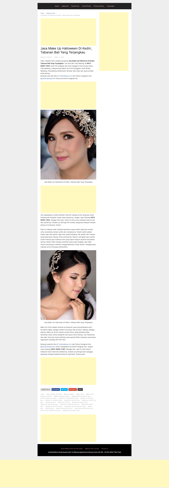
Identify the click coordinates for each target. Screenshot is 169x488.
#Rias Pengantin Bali (64, 408)
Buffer (80, 389)
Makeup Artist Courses (92, 448)
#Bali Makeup (69, 394)
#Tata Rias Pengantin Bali (50, 410)
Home (57, 6)
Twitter (65, 389)
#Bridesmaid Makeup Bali (81, 396)
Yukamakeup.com (65, 76)
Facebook (56, 389)
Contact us (75, 6)
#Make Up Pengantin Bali (68, 398)
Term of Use (86, 6)
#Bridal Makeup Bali (62, 396)
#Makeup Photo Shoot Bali (75, 406)
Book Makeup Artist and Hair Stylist (72, 448)
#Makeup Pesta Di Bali (54, 406)
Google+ (73, 389)
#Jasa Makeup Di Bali (48, 398)
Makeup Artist (51, 13)
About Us (65, 6)
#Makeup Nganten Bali (49, 404)
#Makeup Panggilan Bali (70, 404)
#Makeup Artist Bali (72, 400)
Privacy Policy (99, 6)
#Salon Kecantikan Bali (84, 408)
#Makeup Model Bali (80, 402)
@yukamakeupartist (47, 78)
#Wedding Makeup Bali (71, 410)
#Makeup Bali (50, 402)
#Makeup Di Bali (64, 402)
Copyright (110, 6)
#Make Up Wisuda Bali (53, 400)
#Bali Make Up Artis (54, 394)
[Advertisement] (68, 32)
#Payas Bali (49, 408)
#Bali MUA (80, 394)
